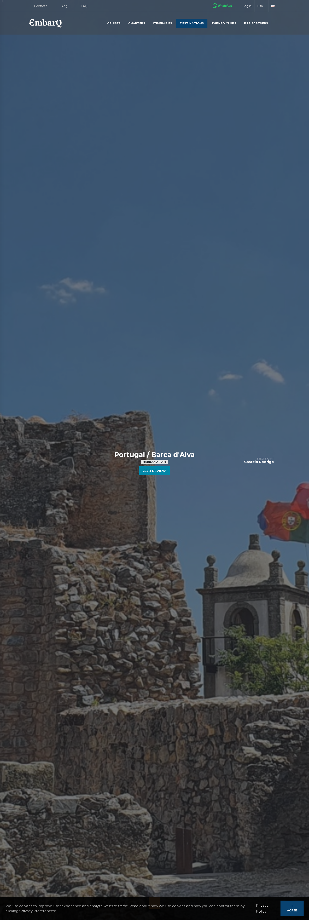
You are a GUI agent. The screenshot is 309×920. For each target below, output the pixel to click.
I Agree (292, 908)
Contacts (40, 6)
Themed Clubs (224, 23)
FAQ (84, 6)
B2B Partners (256, 23)
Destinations (192, 23)
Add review (154, 471)
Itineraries (162, 23)
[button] (261, 6)
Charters (136, 23)
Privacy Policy (262, 908)
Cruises (114, 23)
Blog (63, 6)
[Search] (279, 23)
